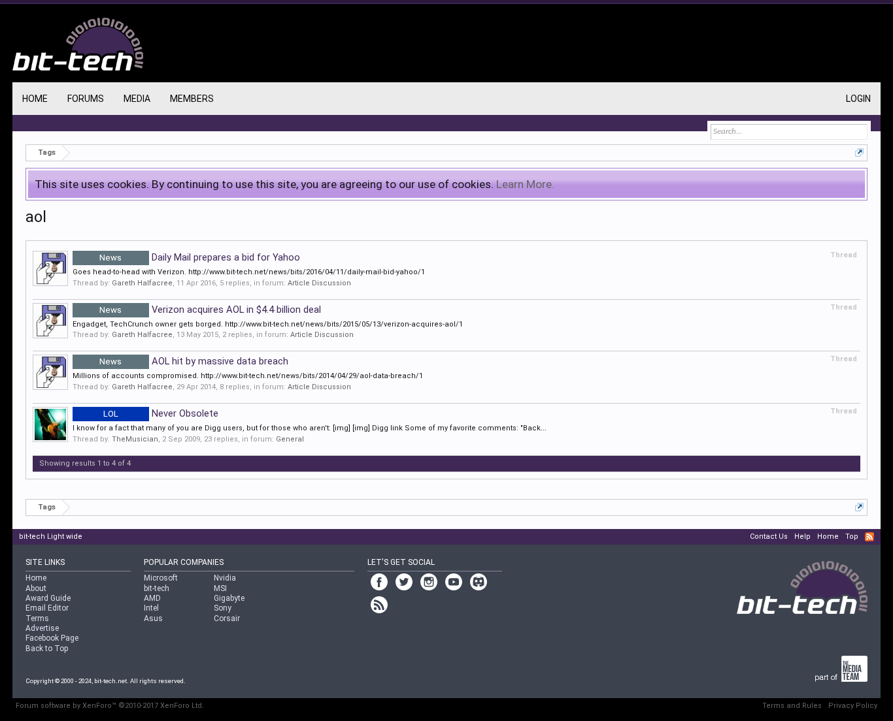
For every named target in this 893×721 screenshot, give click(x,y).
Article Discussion (319, 283)
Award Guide (48, 598)
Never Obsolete (160, 413)
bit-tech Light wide (50, 536)
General (290, 439)
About (35, 588)
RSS (869, 536)
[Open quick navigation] (859, 152)
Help (802, 536)
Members (192, 98)
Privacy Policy (852, 705)
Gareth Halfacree (142, 283)
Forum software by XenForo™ (110, 705)
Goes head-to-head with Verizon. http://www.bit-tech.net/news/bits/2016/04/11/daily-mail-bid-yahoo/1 (249, 272)
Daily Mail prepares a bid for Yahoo (199, 257)
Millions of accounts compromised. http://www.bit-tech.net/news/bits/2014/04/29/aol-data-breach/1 (248, 376)
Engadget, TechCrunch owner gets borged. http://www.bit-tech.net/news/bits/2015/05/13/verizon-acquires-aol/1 (268, 324)
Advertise (42, 628)
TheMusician (135, 439)
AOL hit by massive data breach (193, 361)
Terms (37, 618)
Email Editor (47, 608)
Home (35, 98)
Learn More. (525, 184)
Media (137, 98)
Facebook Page (51, 638)
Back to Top (46, 648)
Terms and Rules (792, 705)
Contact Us (769, 536)
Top (851, 536)
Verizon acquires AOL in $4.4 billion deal (210, 309)
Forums (85, 98)
